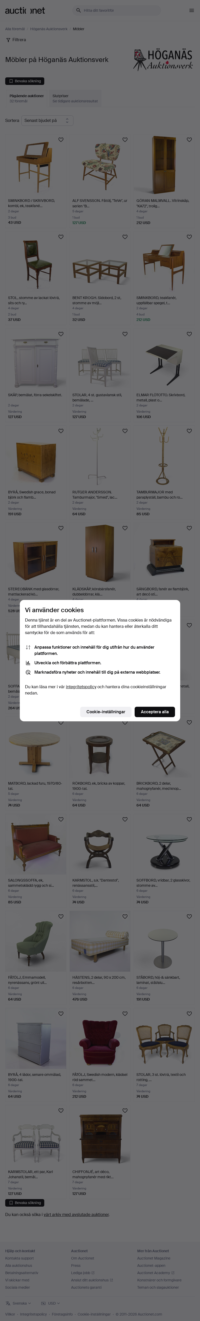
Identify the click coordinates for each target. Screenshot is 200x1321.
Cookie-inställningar (105, 712)
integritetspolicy (81, 687)
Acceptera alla (155, 712)
